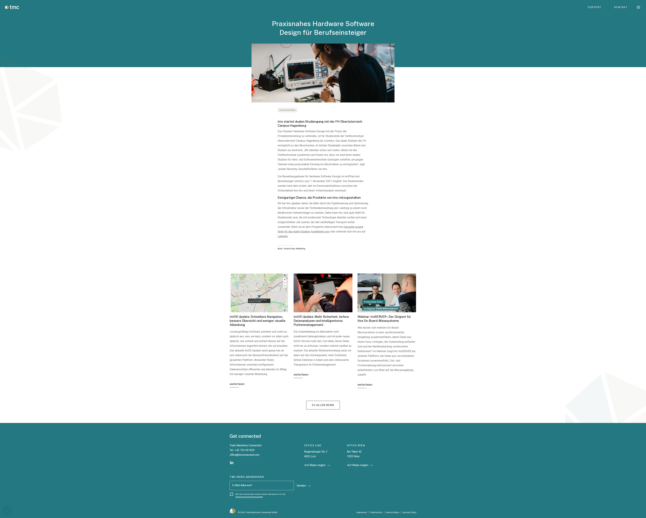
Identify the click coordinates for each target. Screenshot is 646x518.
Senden (301, 485)
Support (594, 7)
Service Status (392, 512)
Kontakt (621, 7)
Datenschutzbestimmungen (249, 497)
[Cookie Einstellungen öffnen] (7, 510)
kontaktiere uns (320, 231)
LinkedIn (283, 236)
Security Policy (409, 512)
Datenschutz (376, 512)
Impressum (361, 512)
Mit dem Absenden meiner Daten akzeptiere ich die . (260, 495)
